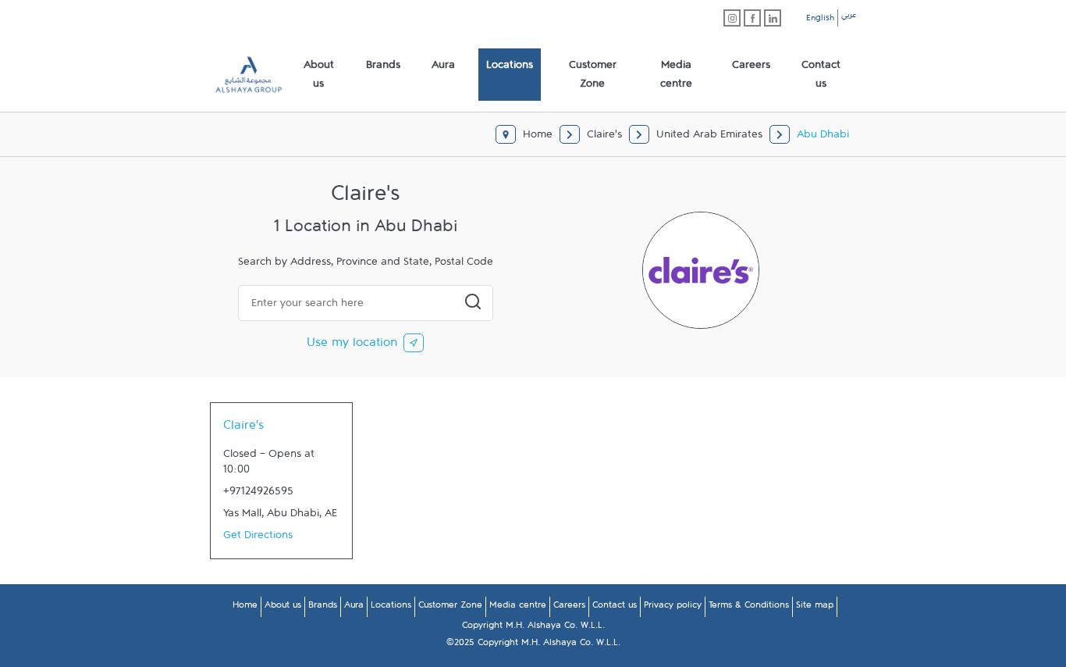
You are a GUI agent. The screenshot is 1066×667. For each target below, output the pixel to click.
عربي (848, 17)
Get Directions (258, 538)
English (820, 20)
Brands (322, 608)
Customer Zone (450, 608)
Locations (391, 608)
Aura (354, 608)
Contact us (614, 608)
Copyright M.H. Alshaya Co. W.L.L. (533, 628)
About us (283, 608)
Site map (814, 608)
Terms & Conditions (749, 608)
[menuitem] (319, 75)
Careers (569, 608)
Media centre (517, 608)
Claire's (243, 428)
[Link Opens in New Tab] (732, 18)
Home (245, 608)
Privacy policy (673, 608)
